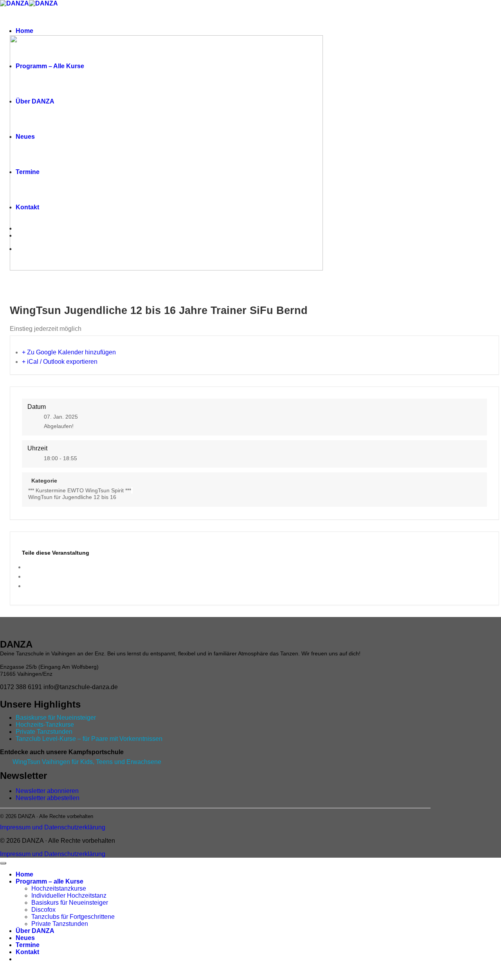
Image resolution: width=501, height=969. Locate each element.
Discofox (43, 909)
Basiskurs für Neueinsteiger (69, 902)
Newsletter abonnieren (47, 791)
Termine (28, 945)
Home (24, 30)
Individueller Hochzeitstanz (68, 895)
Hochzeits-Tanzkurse (45, 724)
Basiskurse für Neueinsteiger (56, 717)
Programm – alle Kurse (49, 881)
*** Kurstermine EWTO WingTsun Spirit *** (79, 490)
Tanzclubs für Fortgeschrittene (73, 916)
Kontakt (27, 952)
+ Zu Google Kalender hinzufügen (69, 352)
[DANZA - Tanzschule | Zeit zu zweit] (29, 3)
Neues (25, 938)
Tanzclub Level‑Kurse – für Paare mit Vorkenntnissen (89, 738)
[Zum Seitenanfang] (3, 863)
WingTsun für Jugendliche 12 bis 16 (72, 497)
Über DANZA (35, 930)
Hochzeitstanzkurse (58, 888)
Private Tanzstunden (44, 731)
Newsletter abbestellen (47, 798)
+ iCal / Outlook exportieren (59, 361)
